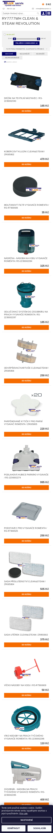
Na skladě (11, 34)
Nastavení (27, 820)
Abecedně (9, 54)
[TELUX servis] (13, 3)
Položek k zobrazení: (26, 43)
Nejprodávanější (12, 57)
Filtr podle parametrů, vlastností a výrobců (25, 49)
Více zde (23, 813)
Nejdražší (40, 54)
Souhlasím (39, 828)
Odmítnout (13, 828)
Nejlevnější (25, 54)
